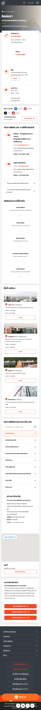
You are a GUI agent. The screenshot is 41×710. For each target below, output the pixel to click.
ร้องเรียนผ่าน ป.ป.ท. (20, 689)
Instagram (30, 109)
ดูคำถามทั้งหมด (28, 118)
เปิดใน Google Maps (20, 572)
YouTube (18, 113)
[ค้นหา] (35, 427)
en (32, 3)
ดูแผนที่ (15, 78)
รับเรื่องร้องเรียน (20, 679)
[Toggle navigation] (37, 3)
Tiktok (9, 113)
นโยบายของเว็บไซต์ (9, 704)
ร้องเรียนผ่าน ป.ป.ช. (21, 684)
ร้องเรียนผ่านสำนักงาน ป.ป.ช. (19, 612)
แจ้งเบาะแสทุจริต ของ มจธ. (19, 606)
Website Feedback (31, 704)
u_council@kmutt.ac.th (18, 522)
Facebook (20, 109)
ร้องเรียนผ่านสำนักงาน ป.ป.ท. (19, 618)
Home (4, 12)
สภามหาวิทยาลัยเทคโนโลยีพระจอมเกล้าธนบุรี (18, 500)
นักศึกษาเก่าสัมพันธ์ (20, 674)
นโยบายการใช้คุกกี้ (20, 704)
